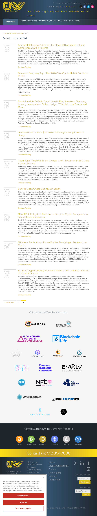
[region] (23, 495)
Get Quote (85, 482)
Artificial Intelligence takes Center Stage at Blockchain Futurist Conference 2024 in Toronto (51, 46)
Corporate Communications (34, 468)
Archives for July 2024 (15, 33)
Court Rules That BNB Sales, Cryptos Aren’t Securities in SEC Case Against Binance (53, 162)
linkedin (88, 6)
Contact (31, 15)
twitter (80, 6)
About (37, 11)
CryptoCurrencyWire (14, 471)
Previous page (9, 302)
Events (64, 11)
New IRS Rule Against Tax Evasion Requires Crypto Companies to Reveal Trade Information (53, 216)
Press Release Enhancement (33, 473)
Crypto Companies (50, 11)
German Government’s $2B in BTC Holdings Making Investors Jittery (51, 134)
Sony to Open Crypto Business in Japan (39, 188)
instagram (92, 6)
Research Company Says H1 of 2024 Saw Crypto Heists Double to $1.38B (53, 75)
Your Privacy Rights (23, 509)
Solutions (85, 11)
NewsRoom (74, 11)
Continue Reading (24, 67)
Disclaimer (54, 479)
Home (30, 11)
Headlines (10, 22)
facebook (84, 6)
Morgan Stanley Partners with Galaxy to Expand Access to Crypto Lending (50, 21)
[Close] (43, 478)
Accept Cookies (23, 496)
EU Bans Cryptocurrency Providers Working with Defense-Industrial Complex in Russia (54, 272)
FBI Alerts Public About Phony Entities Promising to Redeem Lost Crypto (52, 244)
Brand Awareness (35, 465)
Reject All (23, 502)
